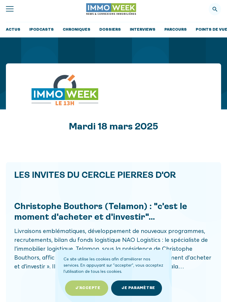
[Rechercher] (215, 9)
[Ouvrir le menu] (10, 9)
